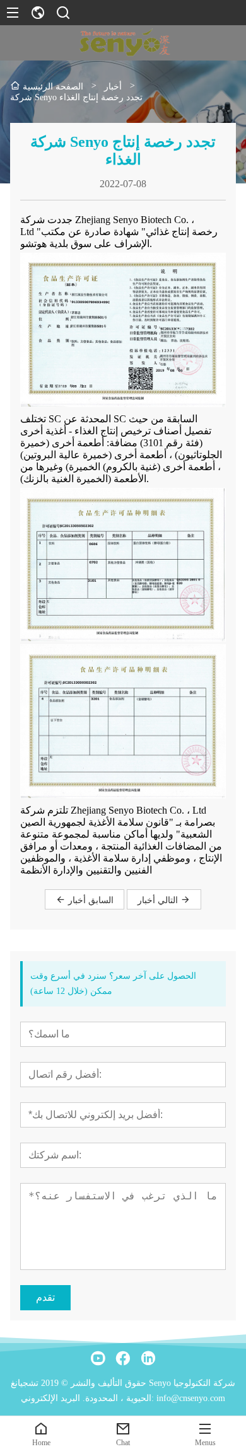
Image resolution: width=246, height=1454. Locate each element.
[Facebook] (123, 1358)
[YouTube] (97, 1358)
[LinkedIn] (148, 1358)
